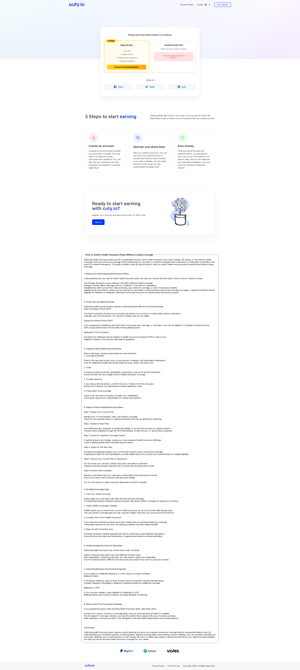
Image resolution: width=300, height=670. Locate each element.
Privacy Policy (158, 666)
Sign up (98, 222)
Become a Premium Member (127, 67)
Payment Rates (186, 5)
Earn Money (222, 5)
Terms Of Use (173, 666)
